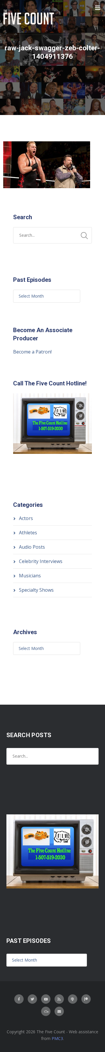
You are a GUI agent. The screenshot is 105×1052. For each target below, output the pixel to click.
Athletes (28, 532)
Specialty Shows (36, 590)
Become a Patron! (32, 352)
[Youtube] (45, 999)
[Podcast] (72, 999)
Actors (26, 518)
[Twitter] (32, 999)
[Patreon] (86, 999)
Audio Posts (32, 547)
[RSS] (59, 999)
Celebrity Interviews (40, 561)
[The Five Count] (29, 17)
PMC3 (57, 1038)
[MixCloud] (45, 1011)
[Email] (59, 1011)
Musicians (30, 575)
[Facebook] (19, 999)
